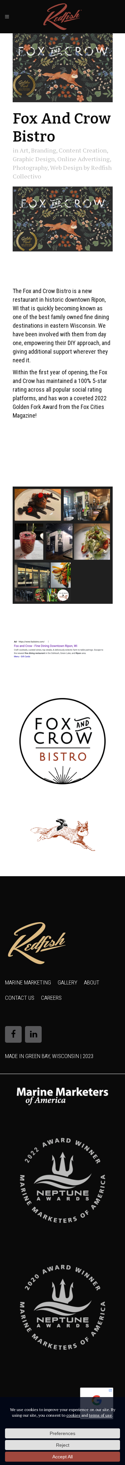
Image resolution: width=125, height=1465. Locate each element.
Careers (51, 997)
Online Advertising (83, 159)
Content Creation (83, 150)
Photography (30, 168)
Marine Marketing (28, 982)
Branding (43, 150)
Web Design (66, 168)
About (91, 982)
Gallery (67, 982)
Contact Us (19, 997)
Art (24, 150)
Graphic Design (34, 159)
